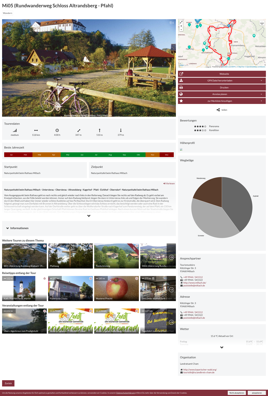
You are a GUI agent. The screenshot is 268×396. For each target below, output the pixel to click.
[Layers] (262, 22)
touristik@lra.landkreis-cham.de (198, 372)
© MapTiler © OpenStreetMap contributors (251, 67)
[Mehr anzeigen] (171, 256)
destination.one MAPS (228, 67)
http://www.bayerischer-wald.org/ (200, 369)
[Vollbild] (181, 22)
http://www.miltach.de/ (194, 282)
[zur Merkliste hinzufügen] (44, 246)
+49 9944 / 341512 (193, 277)
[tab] (89, 227)
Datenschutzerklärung (125, 393)
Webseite (224, 73)
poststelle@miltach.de (194, 285)
